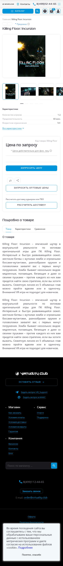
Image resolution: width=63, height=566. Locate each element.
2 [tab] (26, 103)
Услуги (40, 412)
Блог (11, 453)
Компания (15, 439)
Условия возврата (17, 426)
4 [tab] (36, 103)
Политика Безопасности (32, 522)
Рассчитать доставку (31, 205)
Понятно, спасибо (31, 554)
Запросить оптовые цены (31, 188)
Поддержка (42, 417)
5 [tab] (41, 103)
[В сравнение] (10, 180)
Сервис (41, 407)
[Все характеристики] (13, 128)
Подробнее (25, 547)
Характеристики (23, 229)
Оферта (31, 516)
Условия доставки (17, 422)
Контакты (13, 448)
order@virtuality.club (35, 497)
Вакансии (13, 443)
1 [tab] (21, 103)
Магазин (14, 407)
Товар (8, 229)
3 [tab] (31, 103)
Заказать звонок (31, 491)
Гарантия (13, 431)
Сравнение (40, 229)
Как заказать (15, 412)
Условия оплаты (17, 417)
